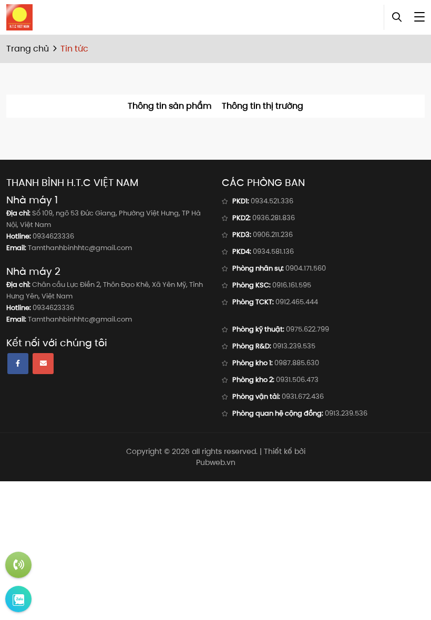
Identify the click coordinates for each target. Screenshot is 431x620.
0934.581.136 (273, 251)
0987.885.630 (296, 363)
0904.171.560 (305, 268)
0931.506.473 (297, 380)
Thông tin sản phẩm (169, 106)
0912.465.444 (296, 302)
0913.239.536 (346, 413)
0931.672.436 (303, 396)
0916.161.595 (291, 285)
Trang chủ (27, 49)
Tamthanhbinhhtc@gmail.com (80, 248)
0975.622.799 (307, 329)
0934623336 (53, 236)
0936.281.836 (273, 218)
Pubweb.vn (215, 462)
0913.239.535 (294, 346)
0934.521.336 (272, 201)
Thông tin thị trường (262, 106)
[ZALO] (18, 599)
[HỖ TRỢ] (18, 565)
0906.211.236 (273, 235)
